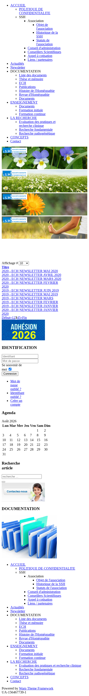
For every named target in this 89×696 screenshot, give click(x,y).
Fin (24, 317)
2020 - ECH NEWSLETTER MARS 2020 (31, 279)
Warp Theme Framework (36, 688)
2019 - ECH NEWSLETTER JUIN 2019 (30, 290)
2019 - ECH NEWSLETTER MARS (27, 298)
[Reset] (3, 481)
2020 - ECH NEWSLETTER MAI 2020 (30, 271)
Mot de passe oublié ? (15, 385)
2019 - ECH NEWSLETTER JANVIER (30, 306)
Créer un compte (16, 402)
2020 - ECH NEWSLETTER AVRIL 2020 (31, 275)
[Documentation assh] (29, 557)
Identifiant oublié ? (17, 395)
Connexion (10, 373)
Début (6, 317)
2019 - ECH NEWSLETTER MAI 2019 (30, 294)
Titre (5, 267)
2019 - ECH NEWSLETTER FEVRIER (30, 302)
